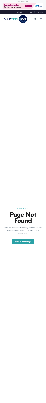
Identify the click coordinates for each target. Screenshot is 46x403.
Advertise (40, 12)
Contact (29, 12)
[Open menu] (41, 19)
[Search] (35, 19)
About (19, 12)
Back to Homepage (23, 241)
